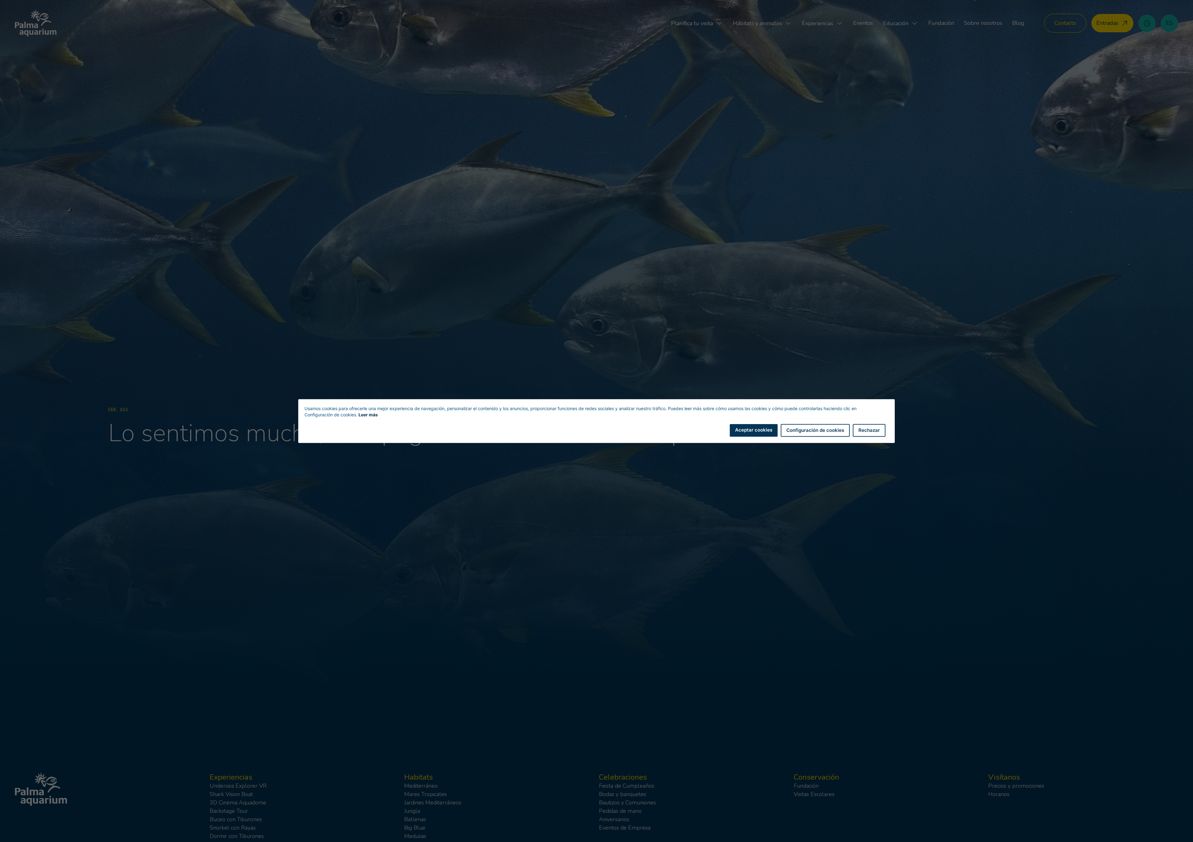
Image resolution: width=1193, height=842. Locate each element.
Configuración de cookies (815, 430)
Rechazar (869, 430)
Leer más (368, 414)
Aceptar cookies (753, 430)
